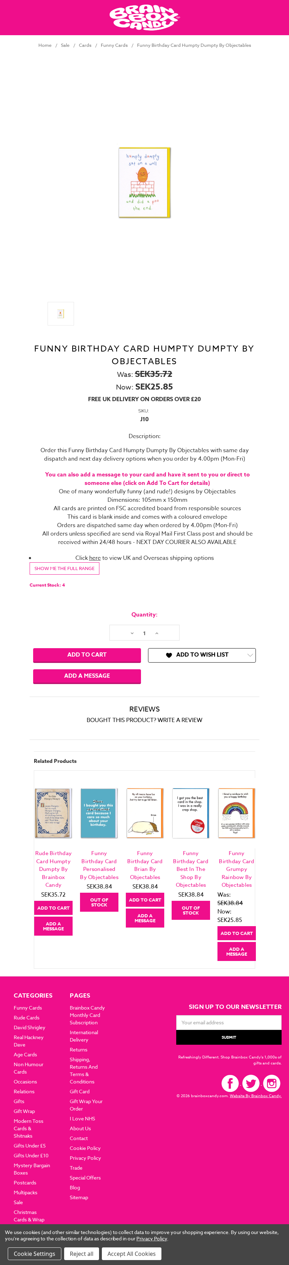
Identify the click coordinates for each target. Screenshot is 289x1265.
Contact (79, 1138)
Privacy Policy (85, 1158)
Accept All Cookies (131, 1254)
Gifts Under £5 (30, 1145)
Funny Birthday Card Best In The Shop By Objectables (190, 869)
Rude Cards (26, 1017)
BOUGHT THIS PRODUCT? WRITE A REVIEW (144, 720)
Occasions (25, 1081)
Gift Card (80, 1091)
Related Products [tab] (55, 761)
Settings (44, 1254)
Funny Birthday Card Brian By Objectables (144, 865)
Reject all (81, 1254)
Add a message (87, 676)
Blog (75, 1187)
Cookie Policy (85, 1148)
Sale (18, 1202)
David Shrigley (29, 1027)
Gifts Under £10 (31, 1155)
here (95, 558)
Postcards (25, 1182)
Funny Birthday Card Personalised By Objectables (99, 865)
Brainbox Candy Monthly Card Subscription (87, 1015)
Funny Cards (28, 1007)
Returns (78, 1049)
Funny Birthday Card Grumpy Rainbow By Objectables (236, 869)
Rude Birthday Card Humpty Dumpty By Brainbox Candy (53, 869)
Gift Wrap (24, 1111)
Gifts (19, 1101)
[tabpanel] (53, 856)
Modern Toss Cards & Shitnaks (28, 1128)
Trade (76, 1167)
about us (80, 1128)
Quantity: (144, 615)
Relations (24, 1091)
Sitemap (79, 1197)
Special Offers (85, 1177)
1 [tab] (145, 965)
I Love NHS (82, 1118)
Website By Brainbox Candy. (256, 1096)
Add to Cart (53, 908)
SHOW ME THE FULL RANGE (64, 568)
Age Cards (25, 1054)
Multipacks (25, 1192)
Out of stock (99, 902)
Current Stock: (47, 585)
